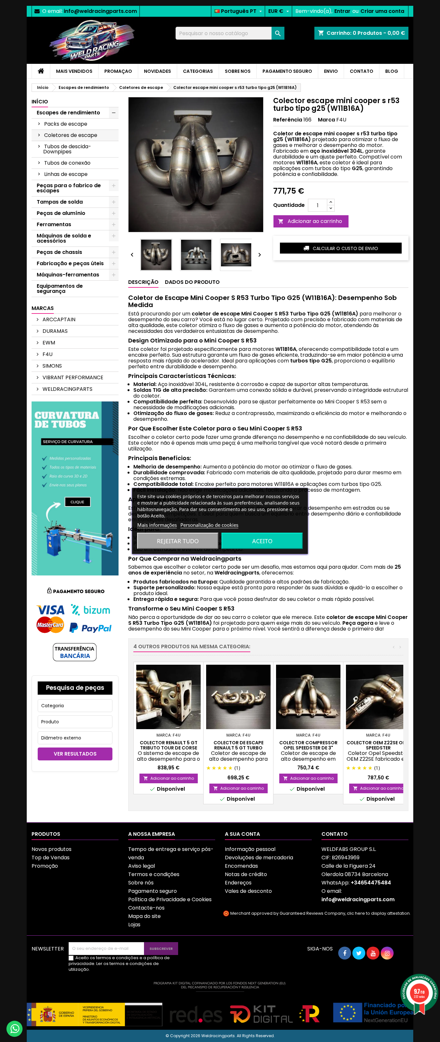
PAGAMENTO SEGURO (287, 71)
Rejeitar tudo (178, 541)
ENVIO (331, 71)
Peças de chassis (59, 252)
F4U (47, 354)
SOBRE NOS (238, 71)
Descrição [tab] (143, 282)
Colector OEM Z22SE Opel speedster (378, 745)
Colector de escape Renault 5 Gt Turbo (238, 745)
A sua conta (242, 834)
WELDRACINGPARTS (66, 389)
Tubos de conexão (67, 163)
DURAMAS (54, 331)
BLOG (391, 71)
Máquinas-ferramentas (68, 274)
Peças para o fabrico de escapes (69, 188)
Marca (326, 120)
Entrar (342, 11)
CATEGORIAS (198, 71)
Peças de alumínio (61, 213)
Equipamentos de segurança (60, 288)
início (40, 101)
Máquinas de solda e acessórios (64, 238)
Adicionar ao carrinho (310, 221)
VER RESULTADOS (75, 753)
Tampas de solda (60, 202)
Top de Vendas (51, 857)
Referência (287, 120)
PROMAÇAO (118, 71)
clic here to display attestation (378, 913)
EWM (48, 342)
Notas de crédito (246, 874)
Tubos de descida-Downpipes (67, 149)
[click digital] (220, 1003)
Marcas (43, 308)
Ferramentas (54, 224)
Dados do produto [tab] (192, 282)
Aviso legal (141, 866)
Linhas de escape (66, 174)
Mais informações (157, 525)
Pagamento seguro (152, 891)
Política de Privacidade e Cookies (170, 899)
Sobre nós (141, 882)
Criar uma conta (382, 11)
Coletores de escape (70, 135)
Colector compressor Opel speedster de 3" (308, 745)
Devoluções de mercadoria (259, 857)
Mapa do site (144, 916)
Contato (334, 834)
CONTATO (361, 71)
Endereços (238, 882)
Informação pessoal (250, 849)
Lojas (134, 924)
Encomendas (241, 866)
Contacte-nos (146, 908)
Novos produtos (52, 849)
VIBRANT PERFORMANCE (72, 377)
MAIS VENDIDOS (74, 71)
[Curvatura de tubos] (75, 488)
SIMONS (51, 366)
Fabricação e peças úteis (70, 263)
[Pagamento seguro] (75, 625)
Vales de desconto (248, 891)
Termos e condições (153, 874)
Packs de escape (65, 124)
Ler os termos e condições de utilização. (114, 966)
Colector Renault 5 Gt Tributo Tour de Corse (168, 745)
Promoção (45, 866)
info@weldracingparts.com (100, 11)
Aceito (262, 541)
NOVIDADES (157, 71)
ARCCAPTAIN (58, 319)
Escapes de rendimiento (68, 112)
